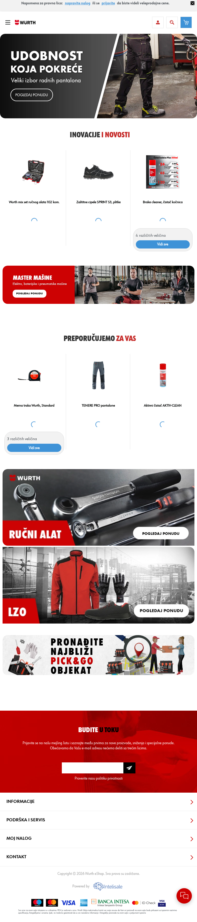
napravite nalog (77, 3)
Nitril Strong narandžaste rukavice (163, 202)
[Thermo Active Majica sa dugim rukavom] (162, 375)
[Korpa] (186, 22)
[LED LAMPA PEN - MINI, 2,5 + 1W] (98, 171)
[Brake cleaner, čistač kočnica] (34, 375)
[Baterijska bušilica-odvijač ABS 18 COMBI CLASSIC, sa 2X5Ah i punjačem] (98, 375)
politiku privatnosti (109, 778)
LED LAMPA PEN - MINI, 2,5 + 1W (98, 202)
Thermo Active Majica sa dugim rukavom (162, 407)
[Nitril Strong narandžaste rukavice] (162, 171)
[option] (98, 76)
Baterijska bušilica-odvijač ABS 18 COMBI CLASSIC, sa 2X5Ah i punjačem (98, 407)
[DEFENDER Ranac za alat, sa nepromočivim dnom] (34, 171)
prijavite (108, 3)
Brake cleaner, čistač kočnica (34, 405)
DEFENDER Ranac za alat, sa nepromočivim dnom (34, 204)
